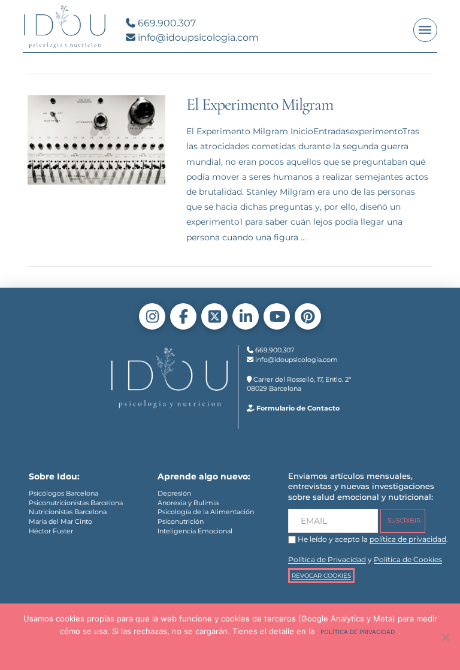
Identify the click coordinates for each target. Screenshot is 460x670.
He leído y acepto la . (372, 539)
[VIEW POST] (96, 140)
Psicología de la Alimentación (206, 512)
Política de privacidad (357, 631)
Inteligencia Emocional (195, 531)
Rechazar (251, 650)
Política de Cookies (408, 560)
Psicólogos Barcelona (63, 493)
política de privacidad (408, 539)
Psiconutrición (181, 521)
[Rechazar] (445, 637)
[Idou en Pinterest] (308, 316)
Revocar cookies (321, 576)
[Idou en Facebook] (183, 316)
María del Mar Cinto (60, 521)
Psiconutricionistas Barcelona (76, 503)
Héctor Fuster (51, 531)
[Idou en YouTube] (277, 316)
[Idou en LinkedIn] (245, 316)
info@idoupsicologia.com (197, 37)
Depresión (174, 493)
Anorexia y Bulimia (188, 503)
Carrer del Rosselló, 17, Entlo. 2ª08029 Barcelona (299, 384)
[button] (425, 30)
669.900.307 (165, 23)
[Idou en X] (214, 316)
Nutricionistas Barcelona (68, 512)
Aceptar (206, 650)
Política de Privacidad (327, 560)
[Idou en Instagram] (152, 316)
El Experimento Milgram (259, 104)
